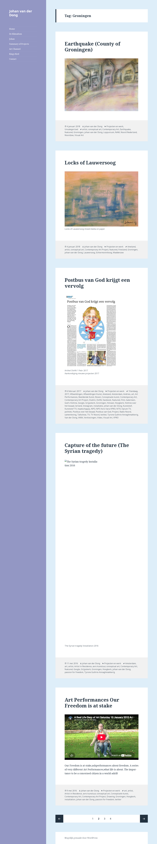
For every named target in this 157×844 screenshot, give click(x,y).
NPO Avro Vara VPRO (105, 408)
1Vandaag (132, 391)
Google (81, 403)
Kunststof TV (71, 408)
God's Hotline (71, 403)
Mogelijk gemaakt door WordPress (81, 838)
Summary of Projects (19, 44)
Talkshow (81, 414)
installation (70, 799)
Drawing (111, 796)
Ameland (131, 246)
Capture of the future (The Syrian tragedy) (97, 448)
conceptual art (94, 129)
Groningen (78, 132)
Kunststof (127, 406)
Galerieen (130, 400)
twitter (103, 414)
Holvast (110, 403)
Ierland (78, 406)
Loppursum (108, 132)
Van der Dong (71, 417)
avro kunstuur (99, 666)
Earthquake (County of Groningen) (92, 46)
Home (12, 29)
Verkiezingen (90, 417)
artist (84, 129)
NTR (118, 408)
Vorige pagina (59, 819)
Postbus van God (103, 411)
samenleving (70, 414)
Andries (126, 394)
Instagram (87, 406)
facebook (107, 400)
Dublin (92, 400)
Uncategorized (71, 129)
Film (123, 400)
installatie (98, 406)
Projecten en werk (114, 126)
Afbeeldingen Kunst (92, 394)
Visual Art (79, 135)
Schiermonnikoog (104, 252)
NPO (93, 408)
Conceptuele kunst (110, 397)
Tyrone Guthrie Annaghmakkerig (122, 414)
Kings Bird (14, 54)
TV (88, 414)
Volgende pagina (144, 819)
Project (115, 411)
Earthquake (125, 129)
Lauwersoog (89, 252)
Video (99, 417)
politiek (68, 411)
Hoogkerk (119, 403)
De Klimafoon (15, 34)
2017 (67, 394)
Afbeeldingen (76, 394)
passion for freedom (74, 672)
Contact (12, 59)
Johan (12, 39)
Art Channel (14, 49)
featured (69, 132)
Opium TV (126, 408)
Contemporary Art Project (96, 249)
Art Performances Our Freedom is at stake (92, 702)
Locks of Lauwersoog (90, 162)
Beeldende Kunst (86, 397)
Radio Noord (125, 411)
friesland (122, 249)
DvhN (99, 400)
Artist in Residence (83, 666)
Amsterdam (117, 394)
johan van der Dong (93, 126)
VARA (80, 417)
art (132, 394)
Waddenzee (118, 252)
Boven (98, 397)
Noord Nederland (129, 132)
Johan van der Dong (20, 13)
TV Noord (95, 414)
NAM (117, 132)
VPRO (115, 417)
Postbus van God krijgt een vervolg (97, 283)
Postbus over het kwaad (84, 411)
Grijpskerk (90, 403)
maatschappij (84, 408)
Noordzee (69, 135)
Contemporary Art (110, 129)
